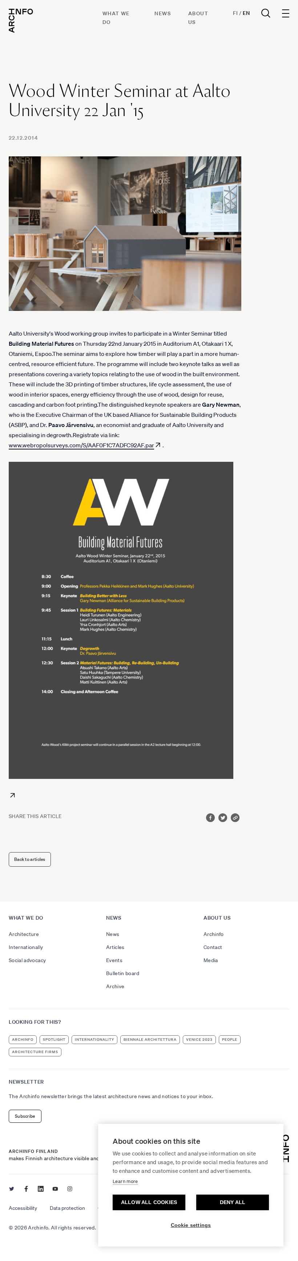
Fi (235, 13)
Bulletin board (122, 973)
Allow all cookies (149, 1202)
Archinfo (214, 934)
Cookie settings (191, 1225)
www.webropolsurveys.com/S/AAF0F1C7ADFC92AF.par (81, 445)
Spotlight (54, 1039)
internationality (94, 1039)
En (246, 13)
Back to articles (29, 859)
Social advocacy (27, 960)
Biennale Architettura (150, 1039)
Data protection (67, 1208)
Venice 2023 (199, 1039)
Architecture (24, 934)
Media (211, 960)
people (229, 1039)
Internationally (26, 947)
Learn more (125, 1181)
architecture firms (35, 1052)
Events (114, 960)
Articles (115, 947)
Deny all (233, 1202)
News (162, 13)
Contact (213, 947)
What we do (26, 918)
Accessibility (23, 1208)
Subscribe (25, 1116)
